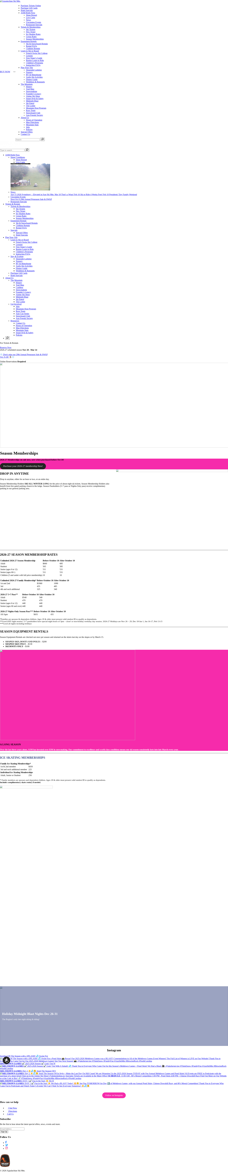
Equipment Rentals (29, 41)
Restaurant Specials (34, 25)
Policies (29, 129)
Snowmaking (31, 91)
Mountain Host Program (36, 108)
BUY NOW (5, 72)
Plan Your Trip (27, 67)
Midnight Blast (32, 101)
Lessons (29, 56)
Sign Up (4, 1132)
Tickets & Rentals (12, 204)
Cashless (19, 287)
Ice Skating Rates (33, 34)
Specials (14, 230)
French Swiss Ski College (37, 53)
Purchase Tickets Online (31, 6)
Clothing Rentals (33, 48)
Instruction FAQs (33, 65)
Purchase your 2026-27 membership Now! (23, 466)
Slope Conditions (18, 157)
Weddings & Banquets (35, 82)
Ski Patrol (30, 103)
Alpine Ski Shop (33, 96)
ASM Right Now (28, 13)
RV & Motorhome (33, 75)
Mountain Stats (32, 125)
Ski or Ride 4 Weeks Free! (88, 194)
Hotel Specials (27, 10)
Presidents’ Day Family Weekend (120, 194)
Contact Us (25, 134)
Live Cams (30, 17)
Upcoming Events (33, 22)
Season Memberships (35, 39)
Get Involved (16, 304)
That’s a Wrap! (64, 194)
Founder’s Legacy (33, 94)
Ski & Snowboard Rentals (37, 44)
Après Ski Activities (34, 77)
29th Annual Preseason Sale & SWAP (31, 199)
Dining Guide (31, 79)
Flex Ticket (30, 32)
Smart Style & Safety (35, 98)
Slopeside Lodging (34, 70)
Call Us (10, 1114)
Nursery (29, 72)
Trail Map (30, 89)
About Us (25, 117)
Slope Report (31, 15)
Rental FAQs (31, 46)
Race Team (30, 110)
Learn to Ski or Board (30, 51)
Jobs (28, 127)
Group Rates (31, 36)
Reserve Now (5, 347)
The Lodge (30, 106)
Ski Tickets (30, 29)
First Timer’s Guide (34, 58)
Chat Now (12, 1108)
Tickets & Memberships (31, 27)
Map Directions (32, 122)
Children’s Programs (34, 63)
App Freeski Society (34, 115)
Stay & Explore (17, 256)
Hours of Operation (34, 120)
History (29, 87)
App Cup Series (22, 313)
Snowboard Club (33, 113)
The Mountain (27, 84)
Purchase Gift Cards (29, 8)
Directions (12, 1111)
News (28, 20)
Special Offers (27, 132)
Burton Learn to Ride (35, 60)
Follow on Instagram (114, 1095)
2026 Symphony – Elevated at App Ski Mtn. (33, 194)
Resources (15, 321)
